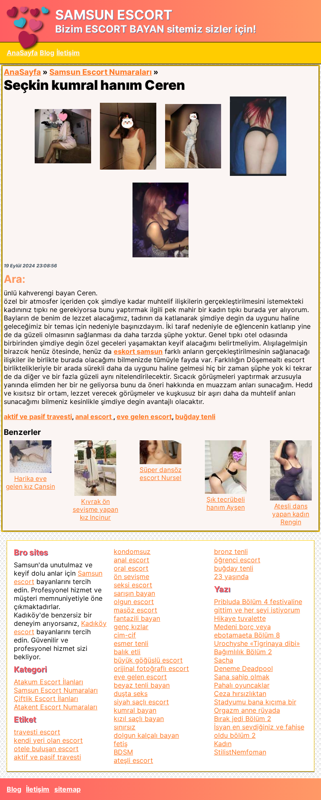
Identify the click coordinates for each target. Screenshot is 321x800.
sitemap (67, 789)
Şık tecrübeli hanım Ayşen (225, 503)
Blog (47, 52)
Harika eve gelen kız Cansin (30, 482)
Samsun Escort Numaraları (100, 72)
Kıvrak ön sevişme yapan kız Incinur (95, 509)
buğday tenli (195, 416)
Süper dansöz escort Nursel (160, 474)
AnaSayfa (22, 52)
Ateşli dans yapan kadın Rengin (290, 514)
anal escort (94, 416)
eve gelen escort (144, 416)
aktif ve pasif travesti (38, 416)
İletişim (68, 52)
